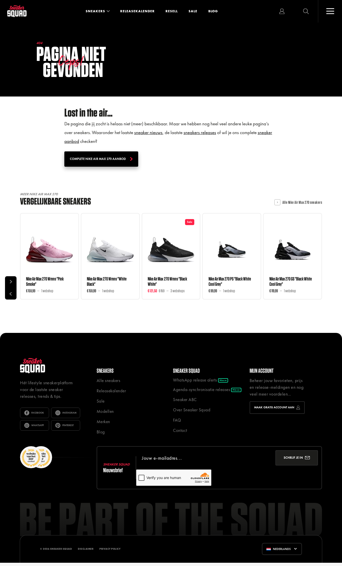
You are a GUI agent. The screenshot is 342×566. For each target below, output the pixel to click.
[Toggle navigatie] (330, 11)
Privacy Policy (109, 548)
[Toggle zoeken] (306, 11)
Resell (171, 11)
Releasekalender (137, 11)
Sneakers (95, 11)
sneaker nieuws (148, 132)
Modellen (105, 411)
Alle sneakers (108, 380)
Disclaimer (85, 548)
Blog (213, 11)
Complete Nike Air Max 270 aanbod (98, 159)
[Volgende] (11, 282)
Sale (193, 11)
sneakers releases (200, 132)
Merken (103, 421)
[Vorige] (11, 293)
